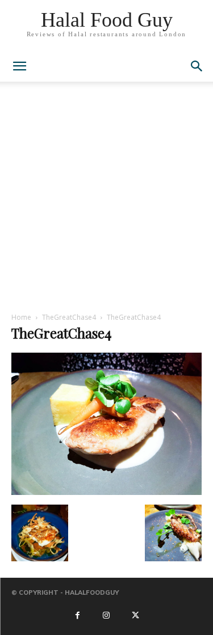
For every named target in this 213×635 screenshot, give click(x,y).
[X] (136, 616)
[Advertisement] (106, 200)
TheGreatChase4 (69, 317)
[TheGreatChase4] (106, 492)
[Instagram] (106, 616)
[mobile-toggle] (19, 66)
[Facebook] (77, 616)
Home (21, 317)
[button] (197, 66)
